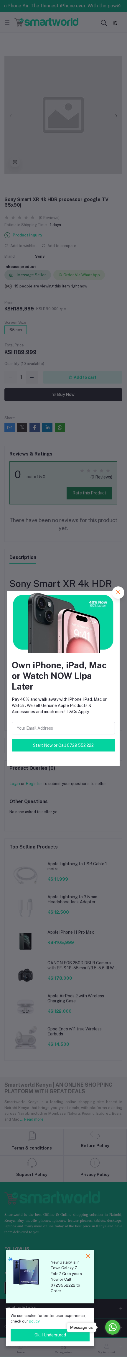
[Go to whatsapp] (112, 1327)
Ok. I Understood (50, 1335)
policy (34, 1321)
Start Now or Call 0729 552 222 (63, 745)
